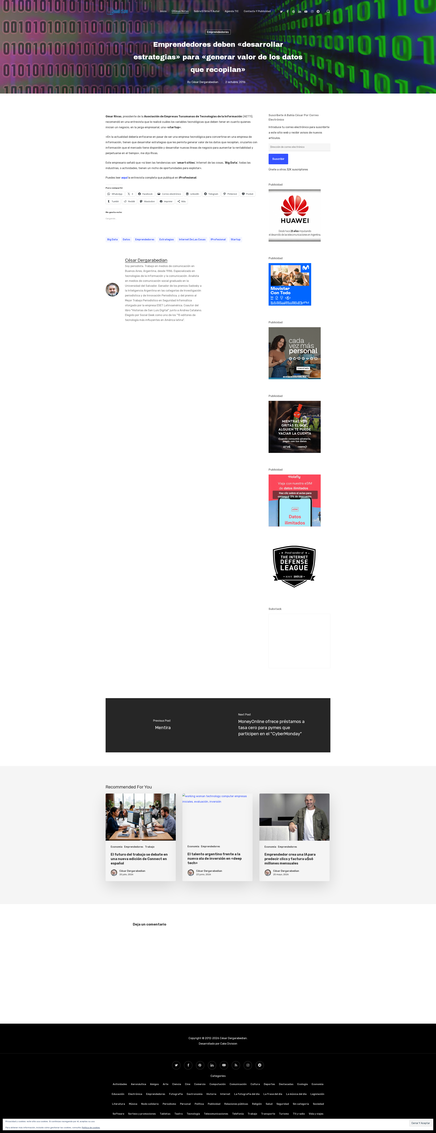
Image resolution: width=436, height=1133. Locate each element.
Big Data (112, 239)
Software (118, 1113)
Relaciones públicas (236, 1104)
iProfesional (218, 239)
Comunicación (238, 1084)
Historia (211, 1094)
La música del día (296, 1094)
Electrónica (135, 1094)
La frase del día (272, 1094)
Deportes (269, 1084)
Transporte (268, 1113)
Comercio (200, 1084)
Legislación (317, 1094)
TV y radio (299, 1113)
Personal (185, 1104)
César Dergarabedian (204, 82)
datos (126, 239)
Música (133, 1104)
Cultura (255, 1084)
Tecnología (193, 1113)
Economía (116, 846)
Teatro (178, 1113)
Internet (225, 1094)
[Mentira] (162, 725)
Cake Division (228, 1043)
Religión (257, 1104)
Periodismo (169, 1104)
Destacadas (286, 1084)
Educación (118, 1094)
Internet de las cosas (192, 239)
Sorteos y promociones (142, 1113)
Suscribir (278, 159)
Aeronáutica (138, 1084)
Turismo (284, 1113)
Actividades (120, 1084)
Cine (187, 1084)
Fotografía (176, 1094)
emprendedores (144, 239)
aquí (124, 177)
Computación (217, 1084)
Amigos (154, 1084)
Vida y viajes (316, 1113)
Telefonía (238, 1113)
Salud (269, 1104)
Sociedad (318, 1104)
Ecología (302, 1084)
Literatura (118, 1104)
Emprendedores (218, 32)
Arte (165, 1084)
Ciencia (176, 1084)
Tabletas (165, 1113)
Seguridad (282, 1104)
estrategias (166, 239)
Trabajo (149, 846)
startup (235, 239)
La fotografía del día (247, 1094)
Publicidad (214, 1104)
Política (199, 1104)
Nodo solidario (150, 1104)
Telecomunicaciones (216, 1113)
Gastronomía (195, 1094)
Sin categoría (301, 1104)
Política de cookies (91, 1127)
